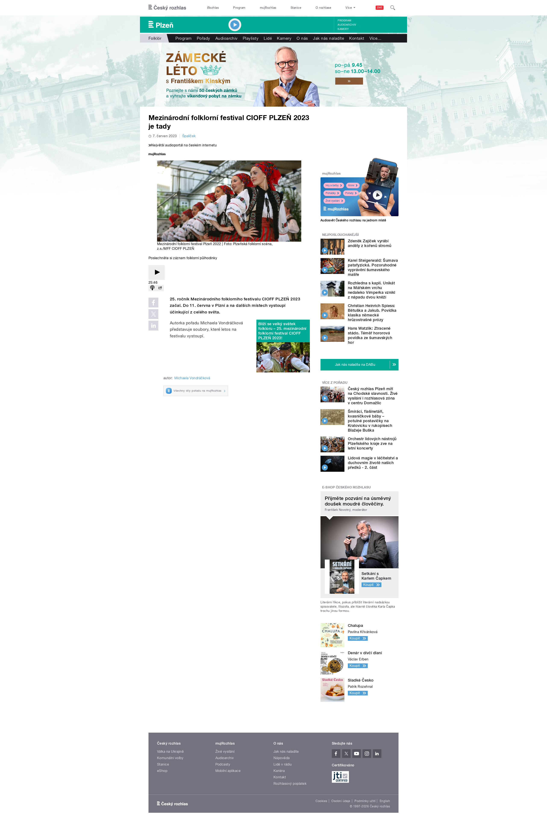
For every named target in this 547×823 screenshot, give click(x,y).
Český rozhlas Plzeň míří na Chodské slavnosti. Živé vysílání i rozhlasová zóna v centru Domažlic (372, 396)
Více (375, 38)
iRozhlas (213, 7)
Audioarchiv (347, 24)
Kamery (343, 29)
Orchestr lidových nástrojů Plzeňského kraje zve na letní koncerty (372, 443)
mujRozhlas (268, 7)
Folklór (155, 38)
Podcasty (222, 764)
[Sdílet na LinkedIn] (153, 326)
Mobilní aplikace (228, 771)
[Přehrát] (157, 272)
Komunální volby (170, 758)
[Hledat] (392, 7)
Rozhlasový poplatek (290, 784)
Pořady (203, 38)
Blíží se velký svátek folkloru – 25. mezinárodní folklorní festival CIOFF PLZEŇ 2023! (282, 331)
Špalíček (189, 136)
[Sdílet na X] (153, 314)
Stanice (296, 7)
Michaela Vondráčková (192, 378)
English (385, 801)
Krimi (351, 185)
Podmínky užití (364, 801)
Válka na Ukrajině (170, 752)
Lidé (268, 38)
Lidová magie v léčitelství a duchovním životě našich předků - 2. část (373, 463)
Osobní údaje (340, 801)
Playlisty (251, 38)
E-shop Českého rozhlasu (346, 487)
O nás (302, 38)
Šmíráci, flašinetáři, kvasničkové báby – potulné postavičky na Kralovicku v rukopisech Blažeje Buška (370, 420)
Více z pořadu (335, 383)
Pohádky (331, 193)
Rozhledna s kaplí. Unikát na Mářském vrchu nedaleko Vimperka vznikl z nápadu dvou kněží (371, 290)
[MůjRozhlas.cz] (157, 155)
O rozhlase (323, 7)
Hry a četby (332, 185)
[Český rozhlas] (167, 7)
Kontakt (356, 38)
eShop (162, 771)
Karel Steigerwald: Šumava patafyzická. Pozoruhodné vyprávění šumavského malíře (373, 267)
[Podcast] (152, 288)
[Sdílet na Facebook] (153, 302)
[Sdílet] (160, 288)
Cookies (321, 801)
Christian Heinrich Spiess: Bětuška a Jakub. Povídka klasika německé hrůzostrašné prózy (372, 312)
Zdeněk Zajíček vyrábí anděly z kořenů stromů (369, 243)
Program (239, 7)
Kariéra (279, 771)
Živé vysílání (333, 200)
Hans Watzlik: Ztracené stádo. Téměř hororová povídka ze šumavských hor (370, 335)
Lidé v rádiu (283, 764)
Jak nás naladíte (328, 38)
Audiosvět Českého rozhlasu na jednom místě (353, 220)
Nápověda (282, 758)
